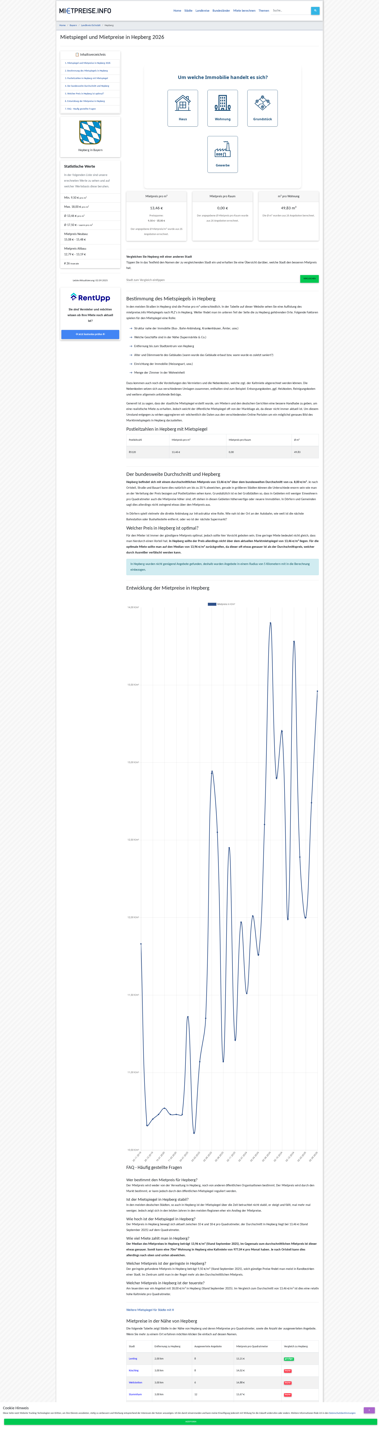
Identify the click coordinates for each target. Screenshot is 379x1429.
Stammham (135, 1394)
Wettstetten (135, 1382)
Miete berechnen (244, 10)
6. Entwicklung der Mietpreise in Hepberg (85, 101)
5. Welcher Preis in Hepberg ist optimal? (84, 94)
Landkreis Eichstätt (90, 25)
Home (177, 10)
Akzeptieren (190, 1422)
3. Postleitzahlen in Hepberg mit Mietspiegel (86, 78)
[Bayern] (90, 132)
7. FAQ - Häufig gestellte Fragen (80, 109)
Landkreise (202, 10)
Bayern (73, 25)
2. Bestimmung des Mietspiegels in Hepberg (86, 71)
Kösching (134, 1370)
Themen (264, 10)
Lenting (133, 1358)
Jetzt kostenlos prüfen (90, 334)
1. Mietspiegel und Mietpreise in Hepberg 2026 (87, 63)
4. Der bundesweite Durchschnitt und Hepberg (87, 86)
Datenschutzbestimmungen (342, 1413)
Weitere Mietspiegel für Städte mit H (150, 1310)
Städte (188, 10)
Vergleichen (309, 279)
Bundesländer (221, 10)
